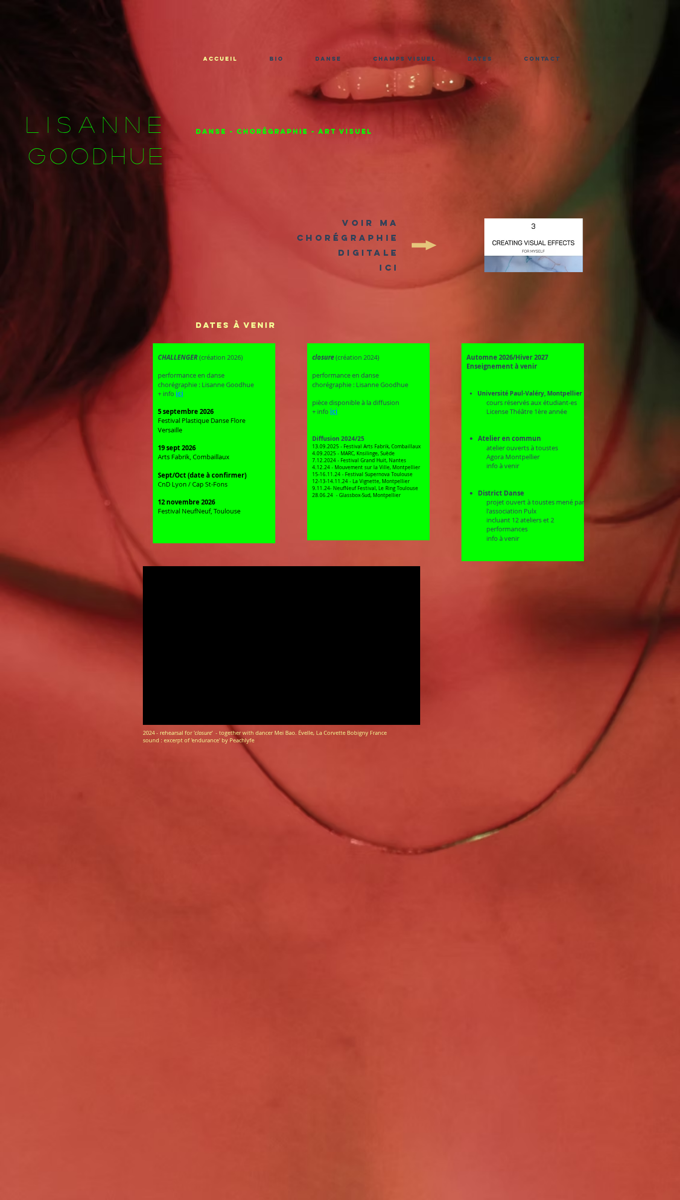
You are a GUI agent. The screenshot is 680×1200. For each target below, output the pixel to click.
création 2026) (222, 357)
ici (179, 393)
